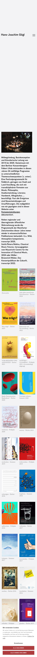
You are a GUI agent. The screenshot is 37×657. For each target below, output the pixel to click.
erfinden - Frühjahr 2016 (8, 624)
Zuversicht (5, 293)
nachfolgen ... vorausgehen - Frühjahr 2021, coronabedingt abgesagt (27, 363)
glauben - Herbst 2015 (26, 623)
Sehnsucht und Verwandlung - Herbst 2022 (26, 328)
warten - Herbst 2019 (26, 430)
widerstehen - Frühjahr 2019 (26, 463)
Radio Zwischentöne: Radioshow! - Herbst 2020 (9, 398)
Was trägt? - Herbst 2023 (8, 327)
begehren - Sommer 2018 (25, 495)
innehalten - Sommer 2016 (26, 592)
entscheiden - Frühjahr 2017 (26, 560)
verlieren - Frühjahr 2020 (8, 431)
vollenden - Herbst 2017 (25, 527)
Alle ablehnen (18, 648)
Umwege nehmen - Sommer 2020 (25, 397)
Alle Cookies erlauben (18, 652)
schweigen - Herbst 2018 (8, 495)
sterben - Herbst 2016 (9, 591)
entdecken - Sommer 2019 (8, 463)
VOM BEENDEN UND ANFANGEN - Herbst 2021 (9, 362)
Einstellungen (18, 643)
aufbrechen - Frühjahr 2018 (9, 527)
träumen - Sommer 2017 (8, 559)
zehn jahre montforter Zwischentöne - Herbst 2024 (26, 294)
